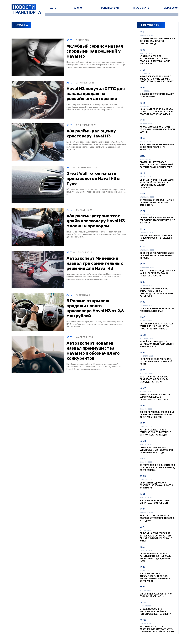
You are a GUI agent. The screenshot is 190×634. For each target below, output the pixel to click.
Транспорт (78, 8)
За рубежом (171, 8)
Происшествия (109, 8)
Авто (53, 8)
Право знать (141, 8)
